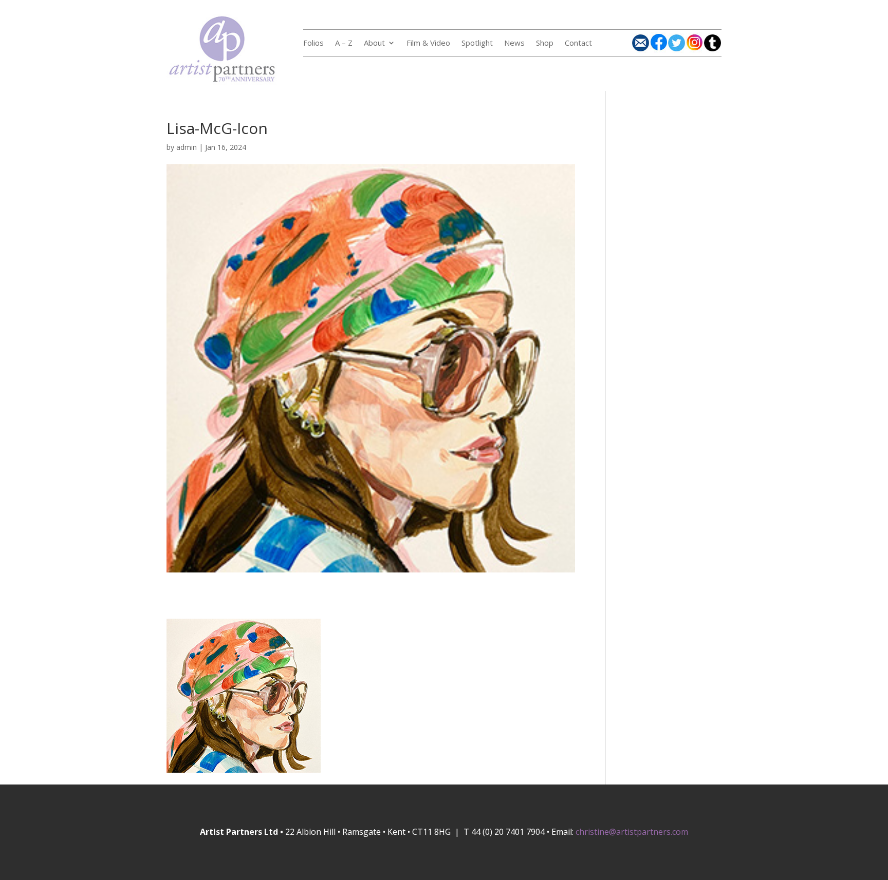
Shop (544, 43)
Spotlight (477, 43)
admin (186, 147)
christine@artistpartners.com (632, 831)
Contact (578, 43)
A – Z (344, 43)
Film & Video (428, 43)
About (374, 43)
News (514, 43)
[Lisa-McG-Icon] (370, 566)
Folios (313, 43)
